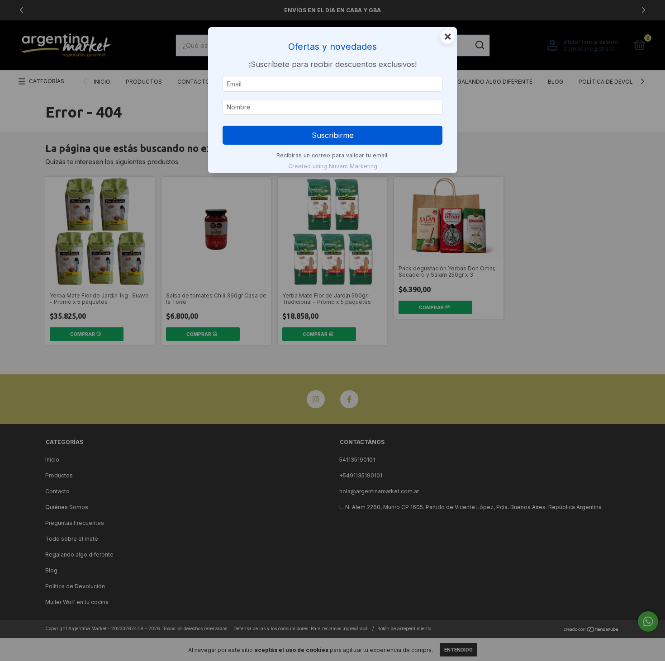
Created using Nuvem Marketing (332, 166)
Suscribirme (333, 135)
